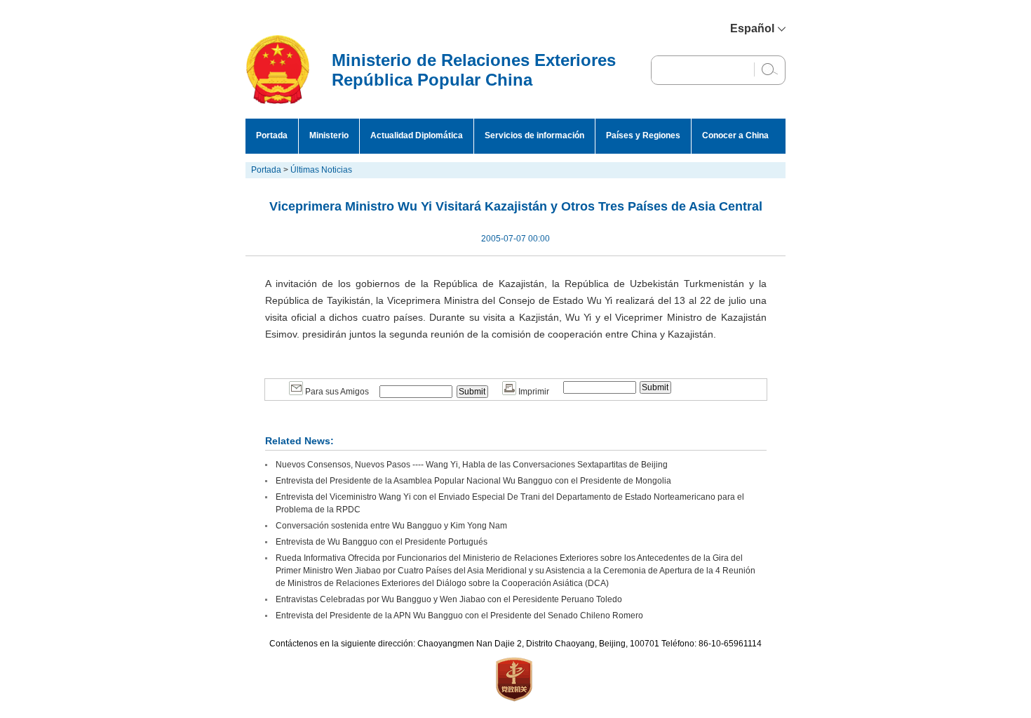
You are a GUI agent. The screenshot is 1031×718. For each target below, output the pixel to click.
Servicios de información (534, 135)
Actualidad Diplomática (416, 135)
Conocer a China (735, 135)
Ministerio (329, 135)
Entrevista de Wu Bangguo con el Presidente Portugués (381, 542)
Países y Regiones (643, 135)
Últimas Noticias (321, 170)
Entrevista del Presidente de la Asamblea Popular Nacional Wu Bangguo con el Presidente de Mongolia (473, 481)
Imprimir (532, 392)
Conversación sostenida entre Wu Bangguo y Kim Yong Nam (391, 526)
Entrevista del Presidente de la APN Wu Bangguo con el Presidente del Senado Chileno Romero (459, 615)
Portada (272, 135)
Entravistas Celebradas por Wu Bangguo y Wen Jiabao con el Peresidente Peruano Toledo (449, 599)
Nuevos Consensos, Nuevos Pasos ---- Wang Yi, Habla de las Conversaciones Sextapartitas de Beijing (472, 465)
